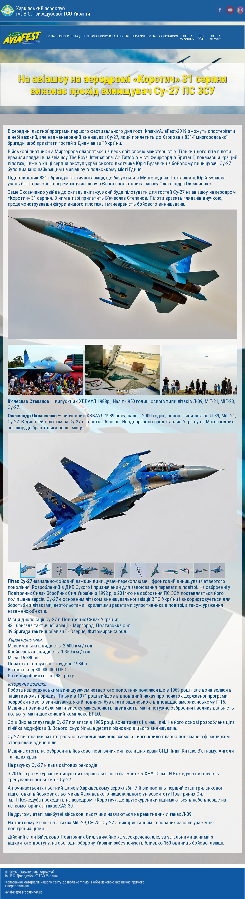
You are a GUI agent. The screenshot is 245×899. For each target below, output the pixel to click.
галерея (117, 36)
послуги (104, 36)
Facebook (220, 10)
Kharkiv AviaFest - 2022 (22, 38)
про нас (50, 36)
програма (90, 36)
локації (76, 36)
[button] (233, 437)
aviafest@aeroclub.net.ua (23, 892)
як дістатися (168, 36)
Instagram (241, 10)
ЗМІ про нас (148, 36)
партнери (132, 36)
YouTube (230, 10)
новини (63, 36)
